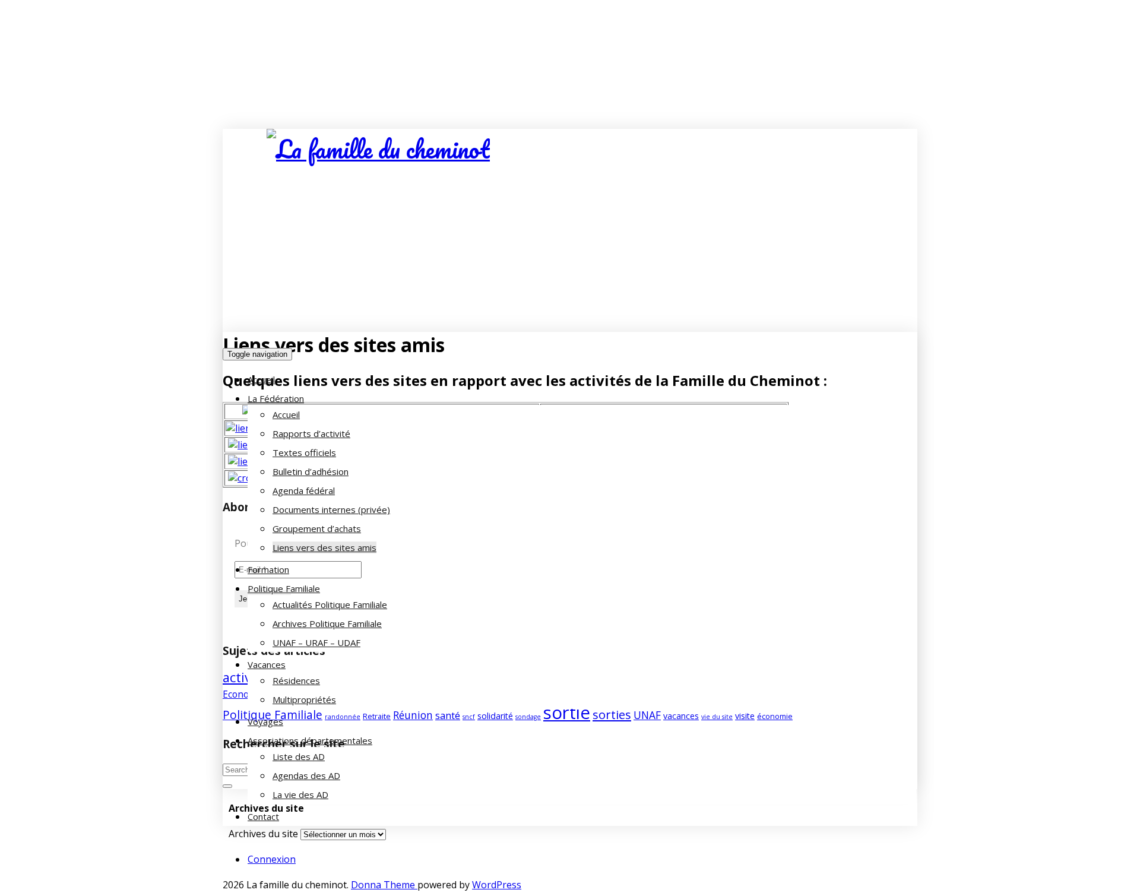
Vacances (267, 664)
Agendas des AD (306, 775)
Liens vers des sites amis (324, 547)
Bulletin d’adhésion (311, 471)
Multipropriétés (304, 699)
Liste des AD (299, 756)
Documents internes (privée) (331, 509)
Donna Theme (384, 884)
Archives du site (263, 833)
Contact (263, 816)
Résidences (296, 680)
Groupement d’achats (317, 528)
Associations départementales (310, 740)
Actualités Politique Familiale (330, 604)
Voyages (265, 721)
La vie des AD (300, 794)
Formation (268, 569)
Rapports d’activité (311, 433)
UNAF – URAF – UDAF (316, 642)
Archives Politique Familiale (327, 623)
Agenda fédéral (304, 490)
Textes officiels (304, 452)
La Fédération (276, 398)
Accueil (261, 379)
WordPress (496, 884)
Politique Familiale (284, 588)
